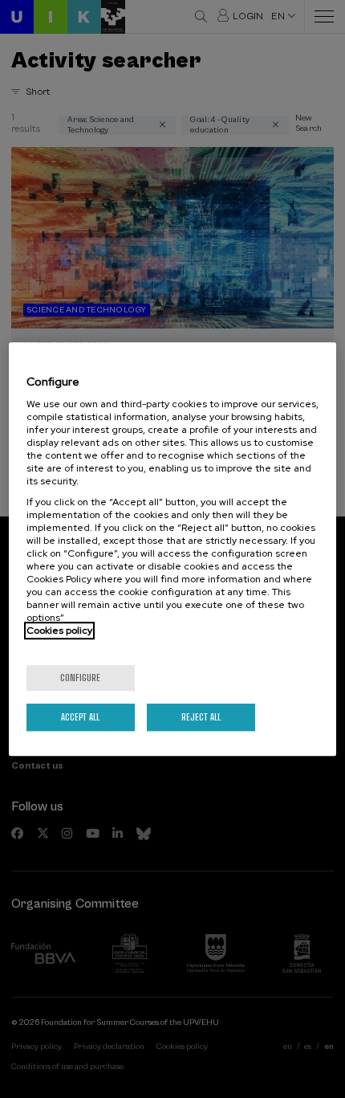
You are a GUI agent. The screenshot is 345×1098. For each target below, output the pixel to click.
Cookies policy (59, 630)
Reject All (201, 717)
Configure (80, 677)
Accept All (80, 717)
